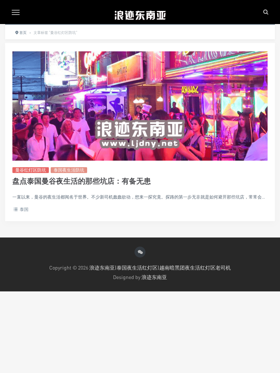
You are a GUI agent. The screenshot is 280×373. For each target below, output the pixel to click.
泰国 (24, 209)
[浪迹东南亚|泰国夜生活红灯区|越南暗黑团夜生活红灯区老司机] (140, 12)
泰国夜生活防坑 (69, 170)
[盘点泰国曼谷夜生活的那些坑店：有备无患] (140, 133)
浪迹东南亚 (154, 277)
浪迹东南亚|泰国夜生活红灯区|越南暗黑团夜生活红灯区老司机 (160, 267)
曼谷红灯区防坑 (30, 170)
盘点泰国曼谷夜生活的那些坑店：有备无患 (81, 180)
